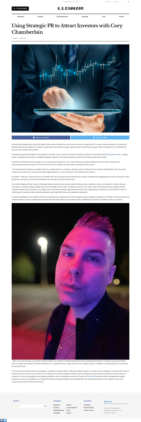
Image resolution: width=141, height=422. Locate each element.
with (17, 179)
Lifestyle (84, 17)
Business (20, 17)
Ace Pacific (117, 154)
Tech (104, 17)
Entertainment (62, 17)
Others (69, 405)
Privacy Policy (89, 407)
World (121, 17)
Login (109, 1)
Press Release (71, 407)
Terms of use (89, 410)
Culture (40, 17)
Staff (15, 38)
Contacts (87, 405)
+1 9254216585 (21, 8)
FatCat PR (105, 154)
